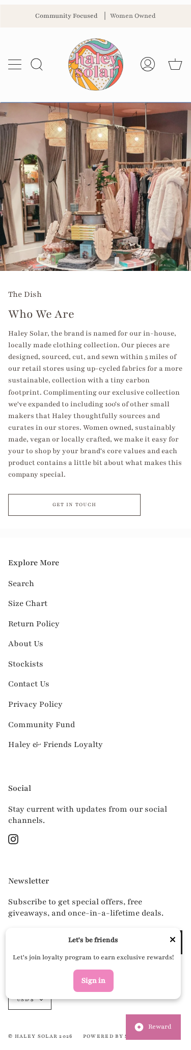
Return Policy (34, 623)
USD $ (26, 999)
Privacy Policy (35, 704)
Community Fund (41, 724)
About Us (25, 643)
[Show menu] (15, 64)
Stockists (25, 664)
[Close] (173, 940)
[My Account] (147, 64)
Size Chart (27, 603)
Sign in (93, 980)
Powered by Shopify (117, 1036)
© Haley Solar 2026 (40, 1036)
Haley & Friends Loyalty (55, 744)
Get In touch (74, 504)
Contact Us (28, 683)
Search (21, 583)
